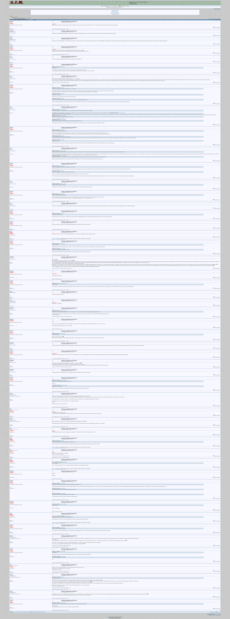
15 (42, 19)
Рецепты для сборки (115, 11)
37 (66, 19)
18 (23, 612)
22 (50, 19)
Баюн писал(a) (62, 243)
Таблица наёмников (115, 14)
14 (41, 19)
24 (52, 19)
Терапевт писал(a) (63, 109)
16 (43, 19)
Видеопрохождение (115, 12)
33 (62, 19)
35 (64, 19)
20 (48, 19)
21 (49, 19)
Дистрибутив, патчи (115, 10)
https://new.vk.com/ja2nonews (55, 238)
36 (65, 19)
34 (63, 19)
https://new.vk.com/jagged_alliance (56, 239)
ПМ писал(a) (62, 440)
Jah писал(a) (62, 66)
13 (40, 19)
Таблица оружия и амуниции (115, 13)
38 (67, 19)
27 (55, 19)
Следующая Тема (217, 615)
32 (61, 19)
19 (24, 612)
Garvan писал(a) (62, 483)
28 (56, 19)
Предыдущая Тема (211, 615)
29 (57, 19)
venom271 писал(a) (121, 112)
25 (53, 19)
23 (51, 19)
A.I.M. (12, 16)
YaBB (110, 618)
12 (39, 19)
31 (37, 612)
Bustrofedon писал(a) (63, 283)
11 (38, 19)
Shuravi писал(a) (62, 333)
